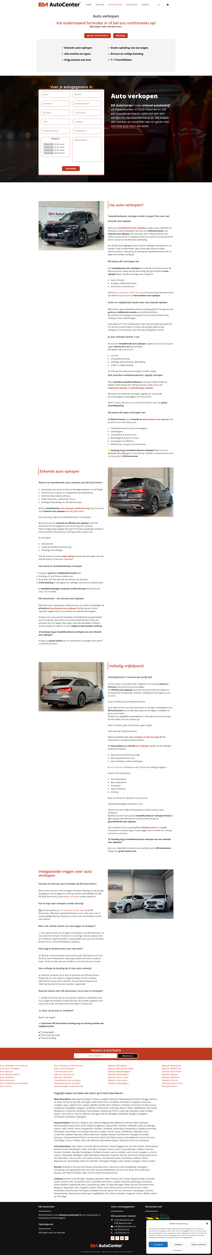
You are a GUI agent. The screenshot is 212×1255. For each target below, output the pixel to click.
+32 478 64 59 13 (121, 1232)
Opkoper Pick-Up (169, 1080)
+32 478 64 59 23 (121, 1229)
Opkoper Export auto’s (172, 1083)
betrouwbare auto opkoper (156, 419)
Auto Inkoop (5, 1086)
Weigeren (178, 1244)
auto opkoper (125, 245)
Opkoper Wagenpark (171, 1065)
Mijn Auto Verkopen (63, 1077)
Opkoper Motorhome (172, 1071)
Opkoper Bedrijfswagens (119, 1071)
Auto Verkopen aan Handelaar (14, 1083)
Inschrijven (128, 1056)
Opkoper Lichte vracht (118, 1077)
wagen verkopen (71, 896)
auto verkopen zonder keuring (129, 292)
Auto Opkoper (6, 1071)
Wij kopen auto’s (169, 1086)
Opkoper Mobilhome (171, 1068)
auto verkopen (116, 767)
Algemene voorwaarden (110, 1252)
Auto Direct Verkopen (10, 1068)
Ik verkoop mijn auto (63, 1071)
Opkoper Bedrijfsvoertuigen (120, 1068)
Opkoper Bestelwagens (118, 1074)
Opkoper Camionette (117, 1080)
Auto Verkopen (7, 1077)
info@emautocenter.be (125, 1226)
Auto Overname (7, 1080)
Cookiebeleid (177, 1250)
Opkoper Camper (170, 1074)
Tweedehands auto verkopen (67, 1080)
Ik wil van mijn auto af (64, 1074)
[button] (207, 1223)
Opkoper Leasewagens (118, 1083)
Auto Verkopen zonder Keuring (68, 1065)
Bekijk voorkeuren (199, 1244)
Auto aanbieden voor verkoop (14, 1065)
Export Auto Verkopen (64, 1068)
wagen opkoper (68, 556)
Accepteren (158, 1244)
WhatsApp (120, 35)
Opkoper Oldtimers (171, 1077)
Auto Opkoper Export (10, 1074)
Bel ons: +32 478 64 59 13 (97, 35)
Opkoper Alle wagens (117, 1065)
